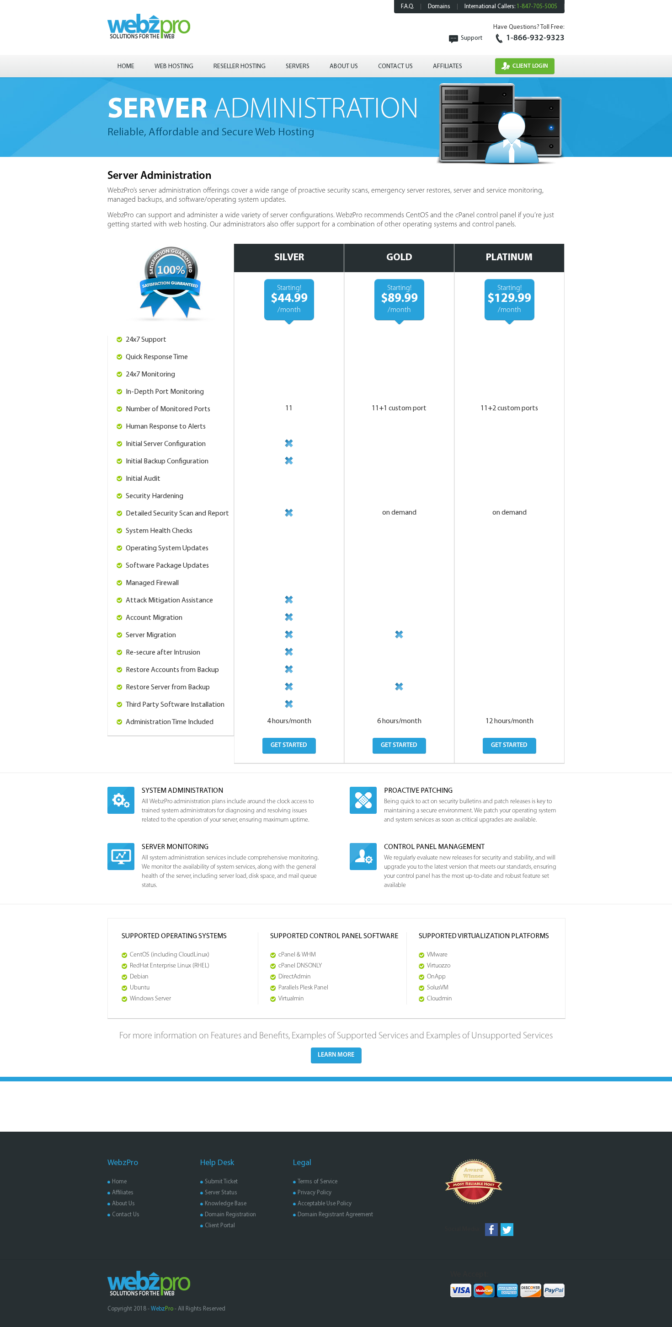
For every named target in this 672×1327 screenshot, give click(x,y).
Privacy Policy (314, 1193)
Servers (297, 66)
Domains (439, 7)
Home (125, 66)
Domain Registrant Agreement (335, 1215)
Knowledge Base (225, 1204)
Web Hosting (174, 66)
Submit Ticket (221, 1182)
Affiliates (447, 66)
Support (471, 38)
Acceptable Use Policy (325, 1204)
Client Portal (220, 1226)
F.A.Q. (407, 7)
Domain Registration (230, 1215)
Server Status (221, 1193)
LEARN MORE (336, 1055)
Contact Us (395, 66)
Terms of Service (317, 1182)
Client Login (530, 66)
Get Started (289, 745)
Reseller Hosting (239, 66)
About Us (344, 66)
